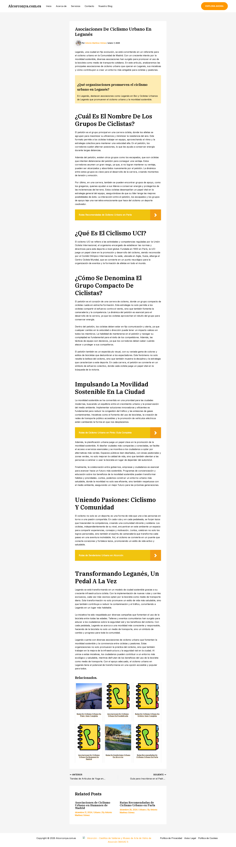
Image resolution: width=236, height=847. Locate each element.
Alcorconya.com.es (24, 6)
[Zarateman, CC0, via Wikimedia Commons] (118, 839)
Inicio (48, 6)
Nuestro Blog (105, 6)
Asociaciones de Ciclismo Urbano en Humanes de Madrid (92, 805)
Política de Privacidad (171, 838)
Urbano (97, 812)
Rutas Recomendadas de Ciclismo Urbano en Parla (137, 804)
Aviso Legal (190, 838)
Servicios (75, 6)
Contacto (89, 6)
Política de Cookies (208, 838)
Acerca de (61, 6)
